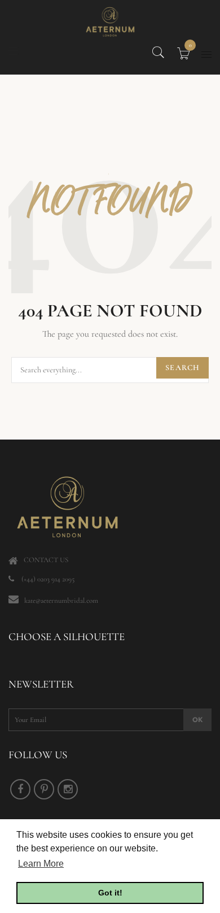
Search (182, 367)
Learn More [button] (41, 863)
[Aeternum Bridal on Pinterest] (44, 789)
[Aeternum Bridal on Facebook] (20, 789)
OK (197, 720)
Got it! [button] (110, 892)
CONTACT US (46, 559)
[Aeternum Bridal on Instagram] (68, 789)
